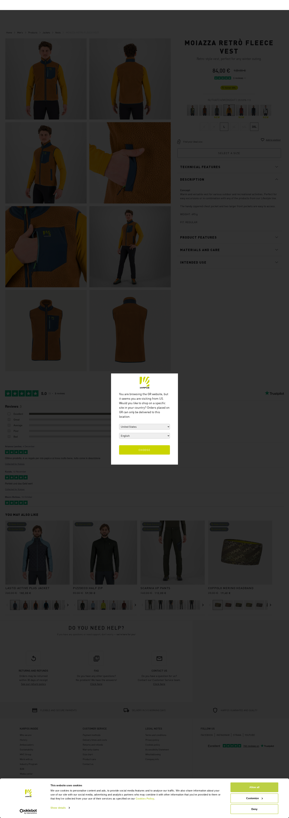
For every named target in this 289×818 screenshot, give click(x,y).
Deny (254, 809)
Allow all (254, 787)
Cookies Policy (145, 798)
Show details (58, 807)
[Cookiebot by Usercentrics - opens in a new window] (28, 811)
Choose (145, 450)
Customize (252, 798)
